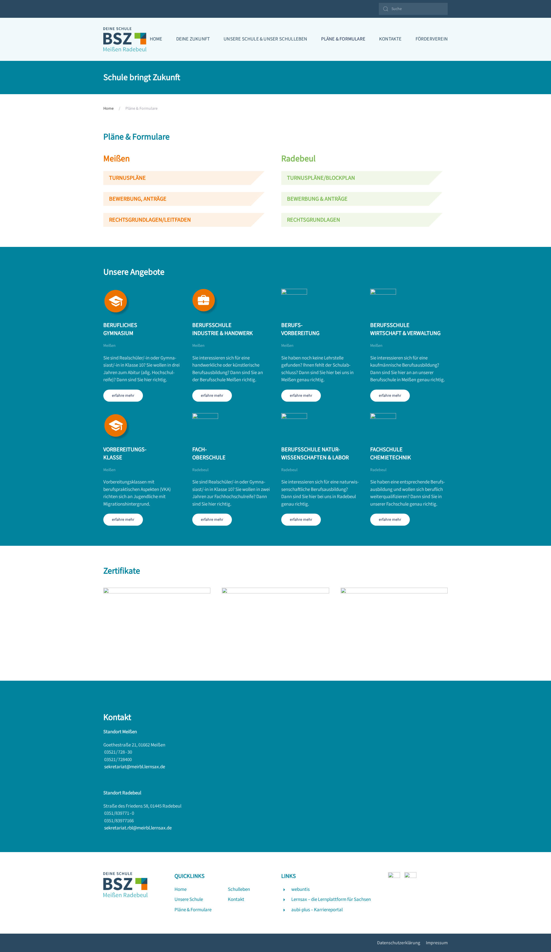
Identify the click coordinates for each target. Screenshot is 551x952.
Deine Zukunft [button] (193, 39)
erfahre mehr (123, 395)
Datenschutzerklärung (398, 943)
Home (156, 39)
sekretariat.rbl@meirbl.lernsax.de (138, 828)
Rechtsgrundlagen (313, 220)
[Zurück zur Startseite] (124, 39)
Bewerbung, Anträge (137, 199)
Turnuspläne (127, 178)
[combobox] (413, 9)
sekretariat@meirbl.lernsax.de (134, 766)
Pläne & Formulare (343, 39)
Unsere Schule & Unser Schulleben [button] (265, 39)
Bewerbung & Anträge (317, 199)
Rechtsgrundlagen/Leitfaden (150, 220)
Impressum (437, 943)
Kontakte (390, 39)
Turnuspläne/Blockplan (321, 178)
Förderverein (432, 39)
